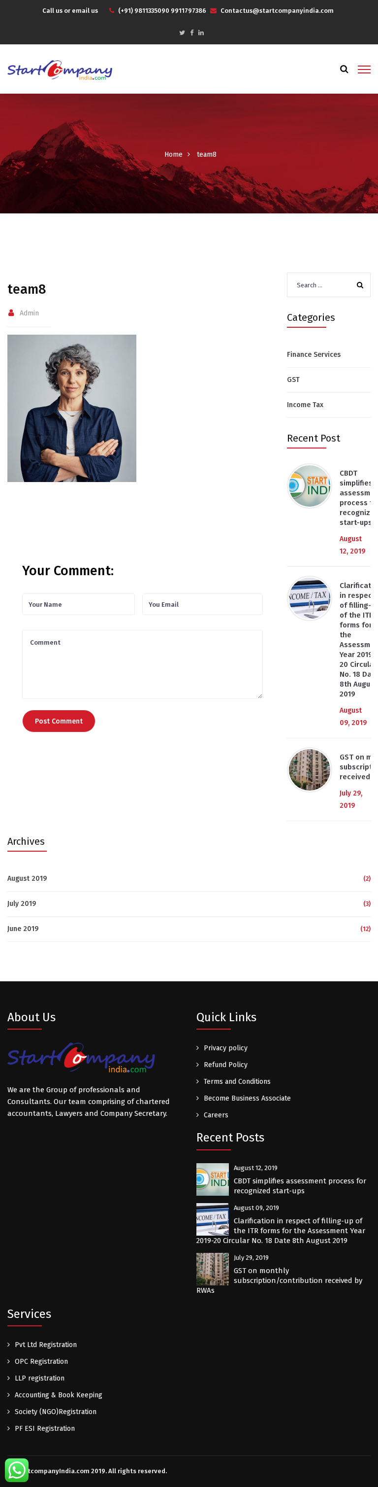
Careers (216, 1115)
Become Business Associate (247, 1098)
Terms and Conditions (237, 1081)
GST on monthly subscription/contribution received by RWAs (279, 1280)
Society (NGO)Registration (55, 1412)
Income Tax (305, 405)
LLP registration (39, 1378)
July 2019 (21, 903)
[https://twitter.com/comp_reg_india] (182, 32)
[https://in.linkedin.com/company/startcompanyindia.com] (201, 32)
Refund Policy (226, 1065)
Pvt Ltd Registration (46, 1345)
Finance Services (314, 354)
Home (173, 154)
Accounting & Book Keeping (58, 1395)
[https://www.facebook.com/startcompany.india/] (191, 32)
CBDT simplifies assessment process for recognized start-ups (300, 1185)
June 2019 (22, 929)
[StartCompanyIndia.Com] (59, 69)
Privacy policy (226, 1048)
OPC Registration (41, 1361)
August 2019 (27, 878)
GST (293, 380)
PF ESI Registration (45, 1428)
